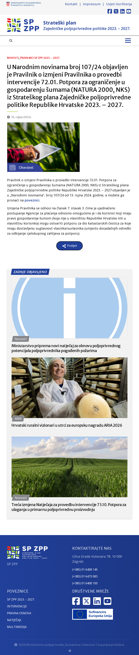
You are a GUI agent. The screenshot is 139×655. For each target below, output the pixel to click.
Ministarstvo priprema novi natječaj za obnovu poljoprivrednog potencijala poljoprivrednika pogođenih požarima (66, 348)
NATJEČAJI (14, 620)
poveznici (32, 200)
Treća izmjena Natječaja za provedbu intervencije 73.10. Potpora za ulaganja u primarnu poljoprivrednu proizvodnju (68, 507)
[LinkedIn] (122, 11)
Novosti (13, 58)
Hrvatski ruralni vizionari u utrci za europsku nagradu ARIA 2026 (66, 425)
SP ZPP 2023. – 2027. (21, 599)
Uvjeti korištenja (119, 4)
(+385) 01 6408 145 (85, 570)
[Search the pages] (11, 40)
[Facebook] (110, 11)
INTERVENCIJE (17, 606)
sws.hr (69, 650)
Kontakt (71, 4)
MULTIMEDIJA (17, 627)
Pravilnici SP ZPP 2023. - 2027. (40, 58)
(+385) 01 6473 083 (85, 576)
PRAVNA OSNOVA (19, 613)
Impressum (92, 4)
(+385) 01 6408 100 (85, 583)
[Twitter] (116, 11)
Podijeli (71, 246)
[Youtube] (129, 11)
